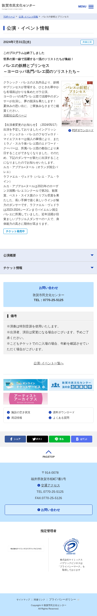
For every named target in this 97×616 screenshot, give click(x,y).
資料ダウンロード (64, 412)
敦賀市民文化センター (36, 7)
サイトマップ (23, 599)
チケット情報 (12, 268)
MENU (82, 6)
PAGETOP (49, 456)
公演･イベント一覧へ (49, 363)
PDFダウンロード (83, 130)
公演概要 (9, 255)
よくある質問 (61, 417)
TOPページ (9, 16)
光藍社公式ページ (15, 115)
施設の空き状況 (20, 412)
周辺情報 (16, 417)
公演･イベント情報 (28, 16)
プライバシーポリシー (62, 599)
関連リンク (39, 599)
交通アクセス (50, 485)
